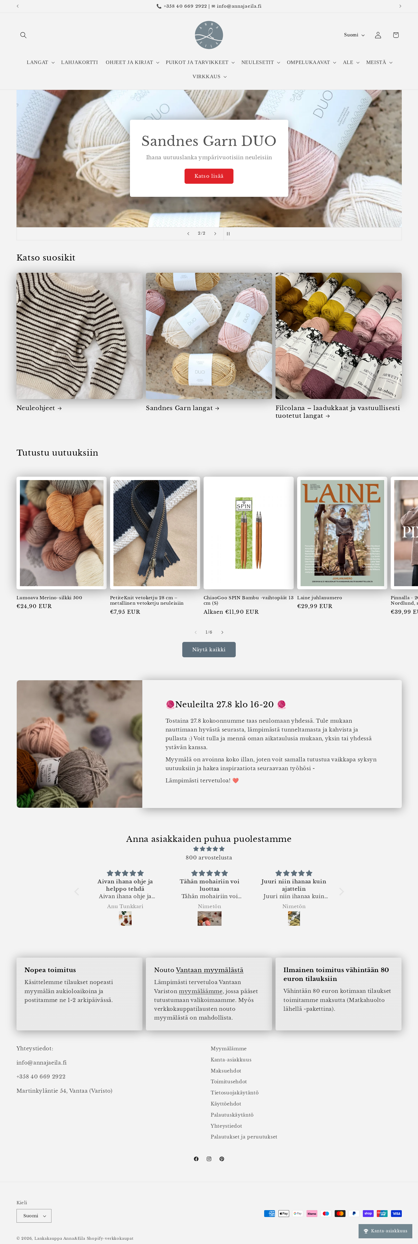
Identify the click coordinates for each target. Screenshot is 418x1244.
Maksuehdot (226, 1071)
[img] (209, 848)
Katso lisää (209, 176)
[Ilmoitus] (400, 6)
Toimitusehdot (229, 1082)
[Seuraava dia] (215, 234)
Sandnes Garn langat (179, 408)
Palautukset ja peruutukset (244, 1137)
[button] (23, 35)
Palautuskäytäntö (232, 1115)
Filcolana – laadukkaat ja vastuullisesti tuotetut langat (338, 412)
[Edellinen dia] (188, 234)
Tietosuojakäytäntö (234, 1093)
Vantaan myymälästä (209, 970)
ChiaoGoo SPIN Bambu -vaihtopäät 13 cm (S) (248, 600)
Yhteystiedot (226, 1126)
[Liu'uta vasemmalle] (195, 632)
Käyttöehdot (226, 1104)
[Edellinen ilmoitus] (17, 6)
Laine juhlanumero (319, 597)
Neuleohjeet (35, 408)
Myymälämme (229, 1048)
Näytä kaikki (209, 649)
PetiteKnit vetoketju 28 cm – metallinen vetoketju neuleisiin (147, 600)
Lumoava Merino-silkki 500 (49, 597)
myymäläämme (201, 991)
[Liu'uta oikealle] (222, 632)
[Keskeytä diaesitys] (230, 234)
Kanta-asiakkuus (231, 1060)
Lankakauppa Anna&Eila (59, 1238)
